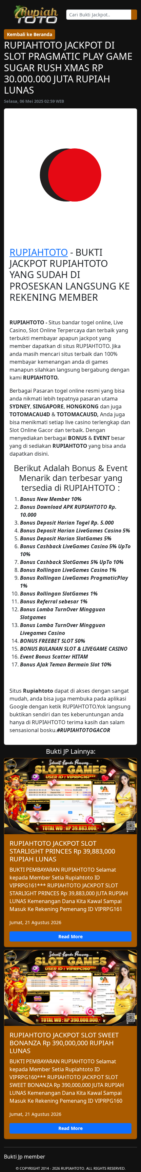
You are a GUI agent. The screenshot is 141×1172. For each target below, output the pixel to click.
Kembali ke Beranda (29, 34)
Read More (70, 936)
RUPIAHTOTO (39, 252)
